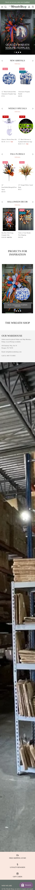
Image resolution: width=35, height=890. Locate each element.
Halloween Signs (10, 42)
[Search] (6, 7)
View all (17, 63)
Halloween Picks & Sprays (14, 47)
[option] (17, 32)
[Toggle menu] (2, 7)
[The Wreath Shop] (17, 6)
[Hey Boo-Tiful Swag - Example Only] (9, 219)
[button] (14, 52)
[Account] (28, 7)
